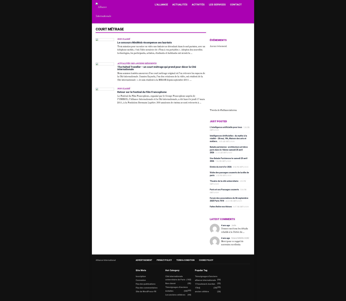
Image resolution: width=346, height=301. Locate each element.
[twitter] (97, 268)
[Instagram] (112, 268)
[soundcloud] (118, 268)
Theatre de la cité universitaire (224, 181)
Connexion (141, 280)
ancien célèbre (202, 291)
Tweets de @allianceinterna (223, 110)
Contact (236, 4)
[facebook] (102, 268)
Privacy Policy (164, 260)
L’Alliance (161, 4)
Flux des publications (145, 284)
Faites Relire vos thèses (221, 207)
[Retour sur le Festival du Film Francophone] (105, 97)
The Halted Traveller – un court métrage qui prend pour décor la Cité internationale (156, 68)
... (191, 53)
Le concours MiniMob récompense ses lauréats (144, 42)
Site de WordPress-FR (146, 291)
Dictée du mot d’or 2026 (221, 167)
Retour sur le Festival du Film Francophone (142, 92)
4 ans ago (225, 225)
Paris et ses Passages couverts (224, 189)
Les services (217, 4)
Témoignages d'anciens (176, 287)
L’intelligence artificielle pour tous (226, 127)
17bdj (197, 288)
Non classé (123, 39)
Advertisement (144, 260)
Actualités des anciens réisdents (136, 63)
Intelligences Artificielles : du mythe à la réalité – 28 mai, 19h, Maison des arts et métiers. (228, 138)
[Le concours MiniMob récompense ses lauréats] (105, 47)
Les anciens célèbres (175, 295)
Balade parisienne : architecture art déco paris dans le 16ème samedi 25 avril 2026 (229, 150)
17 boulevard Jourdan (205, 284)
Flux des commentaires (146, 288)
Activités (198, 4)
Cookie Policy (206, 260)
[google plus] (107, 268)
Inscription (141, 276)
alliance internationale (205, 280)
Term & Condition (185, 260)
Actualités (179, 4)
